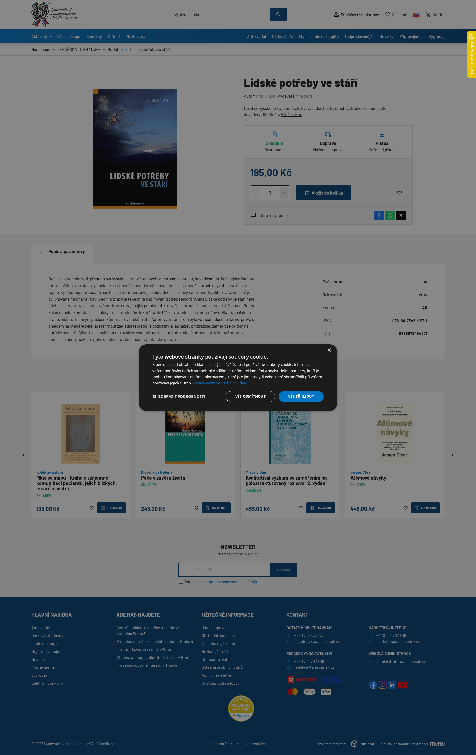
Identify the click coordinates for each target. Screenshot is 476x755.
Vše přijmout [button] (301, 396)
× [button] (329, 350)
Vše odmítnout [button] (250, 396)
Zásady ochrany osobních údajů (220, 382)
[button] (178, 396)
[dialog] (238, 377)
